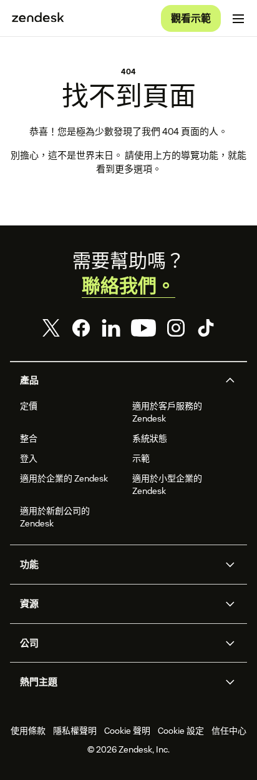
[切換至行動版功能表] (238, 18)
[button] (118, 380)
